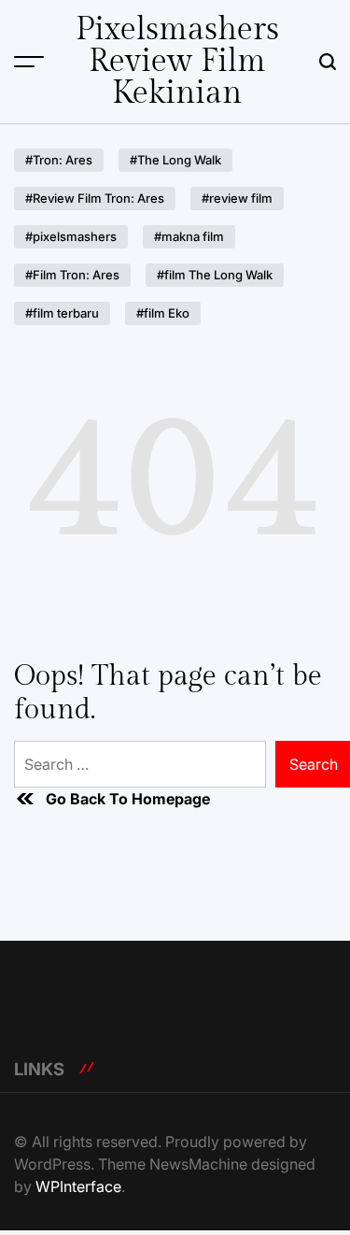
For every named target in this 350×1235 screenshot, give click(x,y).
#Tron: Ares (58, 159)
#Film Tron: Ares (72, 274)
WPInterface (78, 1186)
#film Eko (162, 312)
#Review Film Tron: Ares (94, 198)
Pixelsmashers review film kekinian (177, 61)
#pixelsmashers (71, 236)
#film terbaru (62, 312)
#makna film (189, 236)
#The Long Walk (175, 159)
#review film (237, 198)
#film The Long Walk (215, 274)
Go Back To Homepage (128, 798)
